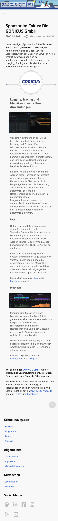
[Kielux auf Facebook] (24, 504)
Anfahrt (9, 436)
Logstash (15, 281)
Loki (36, 278)
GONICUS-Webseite (41, 390)
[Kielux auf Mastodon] (7, 504)
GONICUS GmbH (31, 369)
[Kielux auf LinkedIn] (15, 504)
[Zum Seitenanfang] (52, 405)
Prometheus (16, 358)
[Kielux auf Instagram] (32, 504)
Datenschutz (11, 456)
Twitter (18, 394)
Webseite (9, 486)
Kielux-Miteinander (15, 466)
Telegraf (32, 358)
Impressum (10, 461)
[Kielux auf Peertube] (7, 514)
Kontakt (9, 441)
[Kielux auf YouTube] (16, 514)
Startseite (10, 426)
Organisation (11, 481)
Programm (10, 431)
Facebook (32, 394)
